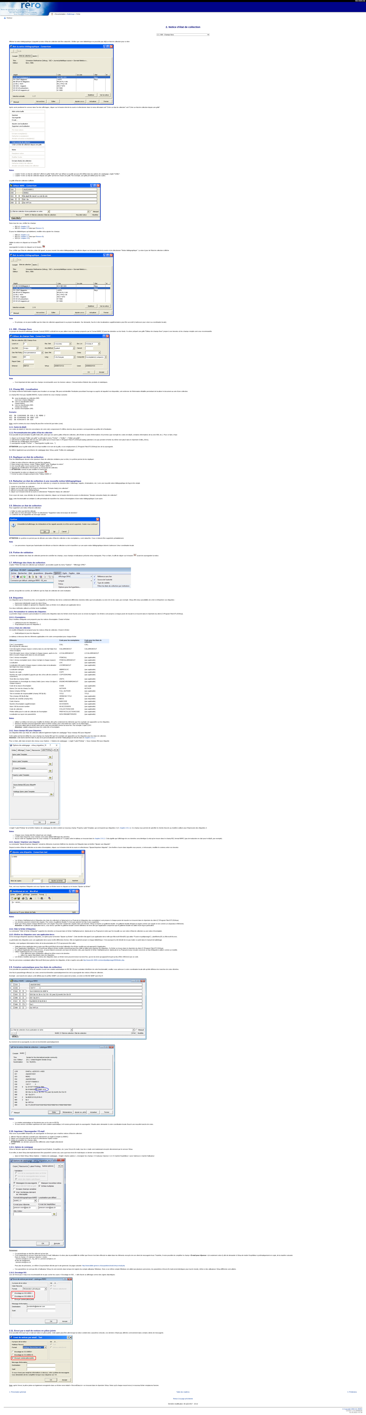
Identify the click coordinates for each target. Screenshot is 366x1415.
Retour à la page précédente (183, 1399)
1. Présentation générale (17, 1392)
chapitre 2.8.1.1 (125, 828)
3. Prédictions (352, 1392)
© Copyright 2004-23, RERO (352, 1409)
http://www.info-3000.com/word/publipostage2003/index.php (103, 960)
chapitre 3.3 (25, 228)
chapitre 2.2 (25, 226)
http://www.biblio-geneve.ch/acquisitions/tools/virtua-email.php (103, 1265)
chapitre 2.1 (25, 235)
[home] (52, 14)
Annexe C (39, 228)
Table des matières (183, 1392)
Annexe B (39, 236)
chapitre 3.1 (25, 236)
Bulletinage (71, 14)
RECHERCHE (360, 1)
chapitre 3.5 (25, 238)
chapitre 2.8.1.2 (89, 738)
